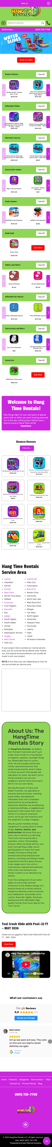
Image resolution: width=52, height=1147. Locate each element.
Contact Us (15, 1083)
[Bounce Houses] (26, 43)
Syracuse (8, 602)
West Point (9, 592)
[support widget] (47, 1141)
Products (13, 1079)
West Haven (9, 639)
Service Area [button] (37, 1079)
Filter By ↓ (26, 448)
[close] (48, 3)
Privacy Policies (29, 1083)
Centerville (32, 579)
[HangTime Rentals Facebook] (25, 1124)
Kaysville (8, 609)
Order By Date (26, 60)
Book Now (8, 944)
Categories (24, 1079)
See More (38, 248)
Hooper (7, 636)
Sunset (7, 589)
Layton (7, 579)
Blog (40, 1083)
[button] (1, 43)
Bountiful (31, 589)
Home (4, 1079)
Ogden (7, 616)
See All (41, 74)
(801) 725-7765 (42, 29)
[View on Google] (5, 1031)
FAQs (48, 1079)
